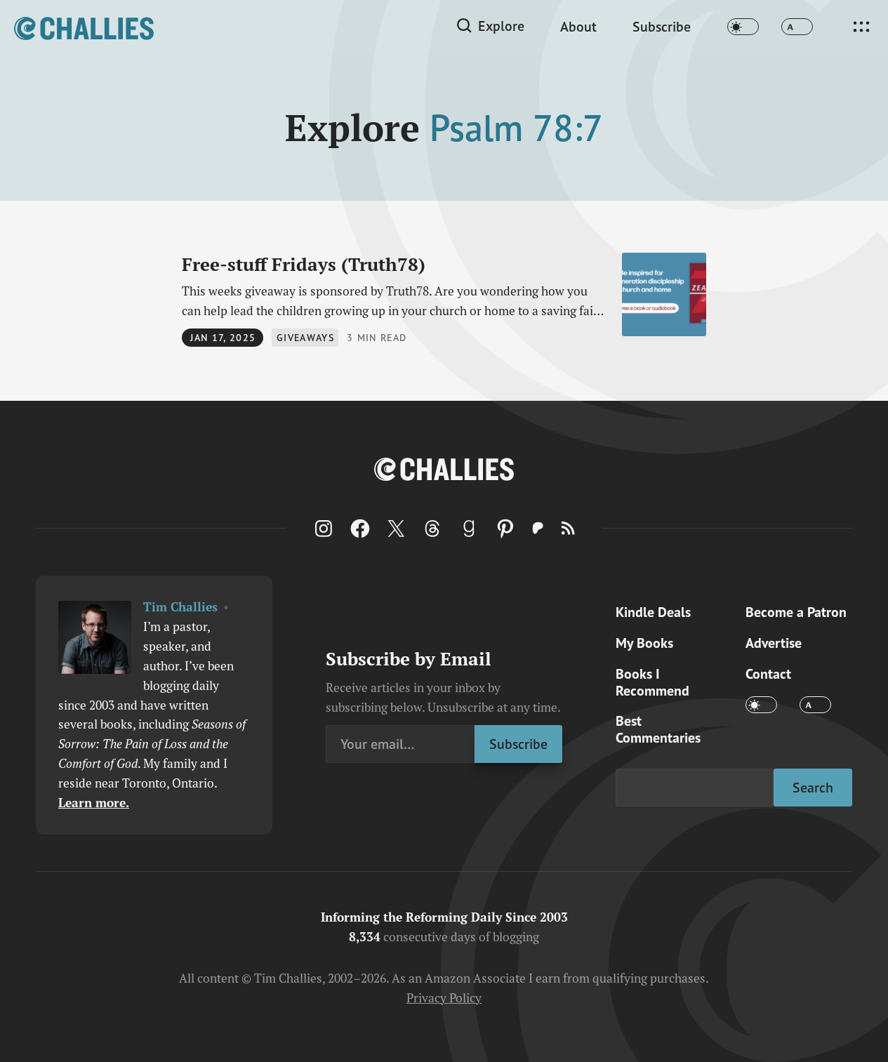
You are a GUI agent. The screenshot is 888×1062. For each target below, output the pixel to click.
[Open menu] (861, 26)
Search (813, 787)
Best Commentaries (658, 729)
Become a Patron (796, 611)
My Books (644, 642)
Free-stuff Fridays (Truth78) (303, 264)
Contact (768, 673)
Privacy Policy (444, 998)
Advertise (773, 642)
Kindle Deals (653, 611)
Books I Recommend (652, 682)
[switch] (743, 27)
